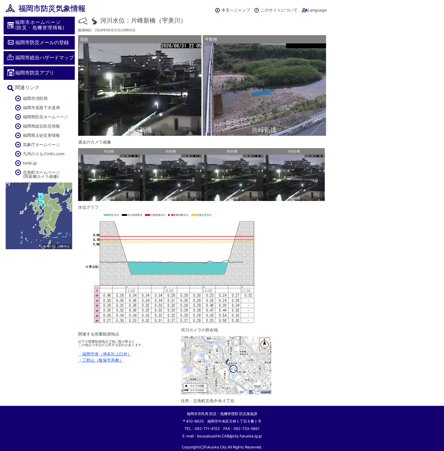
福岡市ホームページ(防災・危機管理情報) (40, 25)
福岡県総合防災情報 (41, 126)
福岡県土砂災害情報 (41, 135)
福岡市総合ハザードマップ (44, 57)
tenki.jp (30, 163)
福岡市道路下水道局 (41, 107)
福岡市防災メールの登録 (42, 42)
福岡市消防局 (35, 98)
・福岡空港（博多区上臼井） (105, 354)
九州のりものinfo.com (43, 153)
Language (317, 10)
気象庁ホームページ (41, 144)
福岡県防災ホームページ (45, 116)
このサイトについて (279, 10)
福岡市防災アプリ (34, 73)
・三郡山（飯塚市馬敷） (100, 360)
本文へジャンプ (235, 10)
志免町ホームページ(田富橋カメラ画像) (41, 174)
